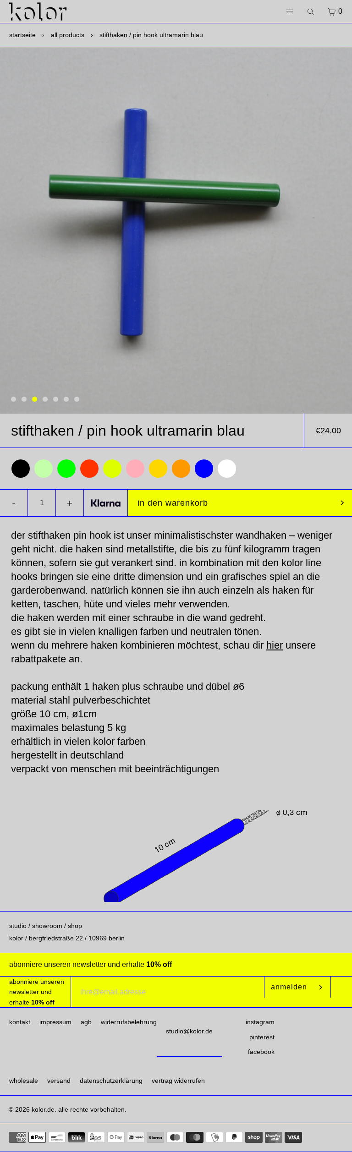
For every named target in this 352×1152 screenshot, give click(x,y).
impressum (55, 1022)
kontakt (19, 1022)
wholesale (23, 1080)
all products (67, 34)
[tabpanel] (176, 230)
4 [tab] (45, 400)
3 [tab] (35, 400)
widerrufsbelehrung (129, 1022)
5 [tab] (56, 400)
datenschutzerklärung (111, 1080)
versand (59, 1080)
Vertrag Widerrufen (178, 1080)
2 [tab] (24, 400)
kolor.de (43, 1109)
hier (274, 645)
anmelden (289, 987)
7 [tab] (77, 400)
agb (86, 1022)
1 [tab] (13, 400)
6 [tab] (66, 400)
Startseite (22, 34)
